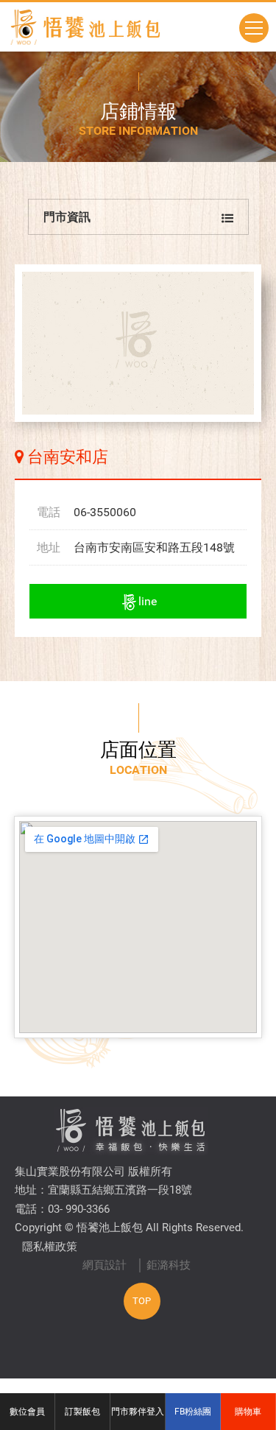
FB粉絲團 (192, 1411)
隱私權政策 (49, 1246)
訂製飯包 (82, 1411)
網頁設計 (104, 1265)
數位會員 (27, 1411)
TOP (141, 1300)
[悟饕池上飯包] (84, 27)
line (147, 601)
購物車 (248, 1411)
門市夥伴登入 (137, 1411)
